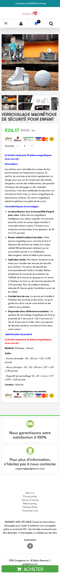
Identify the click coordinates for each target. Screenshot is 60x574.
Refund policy (30, 503)
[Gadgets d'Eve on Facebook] (30, 546)
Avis (33, 130)
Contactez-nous (30, 510)
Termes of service (30, 500)
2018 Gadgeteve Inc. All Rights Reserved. (29, 560)
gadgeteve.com (30, 564)
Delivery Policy (30, 507)
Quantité (9, 146)
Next (55, 102)
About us (30, 492)
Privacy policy (30, 496)
